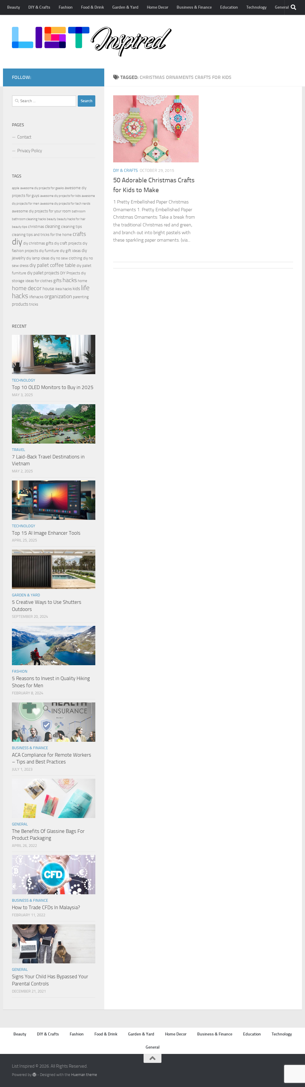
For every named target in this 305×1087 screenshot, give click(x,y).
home (82, 281)
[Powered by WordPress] (34, 1075)
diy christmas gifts (38, 243)
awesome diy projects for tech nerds (65, 204)
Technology (256, 7)
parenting (81, 297)
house (48, 288)
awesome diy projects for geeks (42, 188)
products (20, 304)
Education (229, 7)
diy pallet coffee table (52, 265)
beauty (51, 219)
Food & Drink (92, 7)
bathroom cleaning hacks (29, 219)
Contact (24, 137)
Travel (18, 449)
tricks (33, 304)
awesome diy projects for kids (60, 196)
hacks (70, 280)
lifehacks (36, 297)
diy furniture (49, 250)
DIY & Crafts (39, 7)
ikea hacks (63, 289)
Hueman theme (84, 1074)
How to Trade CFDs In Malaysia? (46, 907)
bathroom (78, 211)
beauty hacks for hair (71, 219)
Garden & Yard (125, 7)
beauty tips (19, 227)
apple (15, 188)
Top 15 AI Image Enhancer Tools (46, 533)
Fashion (66, 7)
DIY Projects (70, 273)
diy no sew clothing (66, 258)
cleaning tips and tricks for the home (42, 234)
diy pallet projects (43, 273)
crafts (79, 234)
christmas (36, 226)
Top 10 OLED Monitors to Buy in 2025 (53, 387)
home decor (27, 288)
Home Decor (157, 7)
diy (17, 242)
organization (58, 296)
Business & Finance (194, 7)
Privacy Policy (29, 150)
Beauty (13, 7)
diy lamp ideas (37, 258)
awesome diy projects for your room (41, 211)
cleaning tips (71, 226)
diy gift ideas (70, 250)
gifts (57, 280)
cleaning (52, 226)
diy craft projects (68, 243)
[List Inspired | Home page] (92, 42)
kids (76, 288)
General (282, 7)
